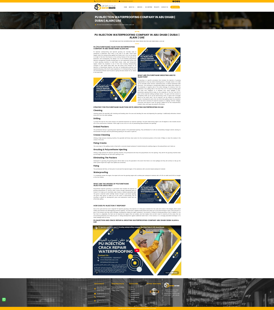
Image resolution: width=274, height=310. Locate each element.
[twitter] (175, 1)
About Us (131, 7)
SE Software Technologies (149, 308)
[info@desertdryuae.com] (95, 293)
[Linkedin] (177, 1)
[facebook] (173, 1)
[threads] (179, 1)
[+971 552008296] (95, 297)
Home (125, 7)
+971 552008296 (101, 297)
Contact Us (164, 7)
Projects (156, 7)
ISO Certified (148, 7)
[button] (134, 7)
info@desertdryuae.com (127, 1)
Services (139, 7)
